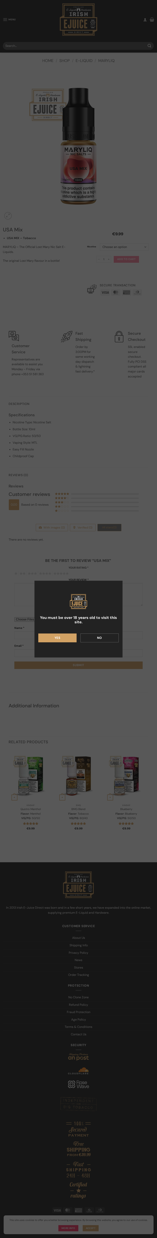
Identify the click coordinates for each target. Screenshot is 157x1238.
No (99, 638)
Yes (57, 638)
